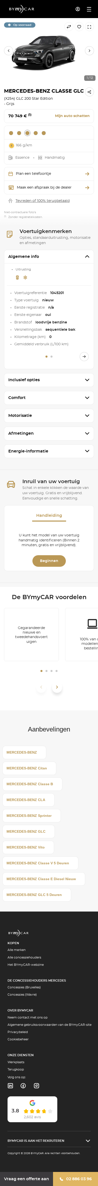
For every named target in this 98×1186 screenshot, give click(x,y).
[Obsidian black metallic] (35, 133)
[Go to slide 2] (52, 357)
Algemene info (23, 257)
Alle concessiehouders (24, 957)
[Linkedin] (10, 1086)
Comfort (17, 398)
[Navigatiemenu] (89, 9)
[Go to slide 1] (46, 357)
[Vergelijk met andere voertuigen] (68, 26)
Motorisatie (20, 416)
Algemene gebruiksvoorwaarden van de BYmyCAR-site (49, 1024)
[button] (41, 671)
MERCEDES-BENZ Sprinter (29, 816)
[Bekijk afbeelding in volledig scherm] (89, 26)
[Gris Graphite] (27, 133)
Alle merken (17, 949)
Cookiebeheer (18, 1039)
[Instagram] (36, 1086)
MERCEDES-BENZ (22, 752)
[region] (49, 50)
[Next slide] (89, 50)
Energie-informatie (28, 451)
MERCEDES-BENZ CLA (26, 800)
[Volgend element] (57, 687)
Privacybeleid (18, 1032)
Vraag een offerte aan (26, 1179)
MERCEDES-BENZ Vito (26, 847)
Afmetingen (21, 433)
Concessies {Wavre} (22, 994)
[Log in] (78, 9)
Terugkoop (16, 1069)
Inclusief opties (24, 380)
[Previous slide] (8, 50)
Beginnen (49, 561)
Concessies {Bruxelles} (24, 987)
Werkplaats (16, 1062)
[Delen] (89, 91)
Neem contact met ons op (27, 1017)
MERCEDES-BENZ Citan (27, 768)
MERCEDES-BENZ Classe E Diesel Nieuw (41, 879)
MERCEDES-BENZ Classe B (30, 784)
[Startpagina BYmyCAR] (22, 9)
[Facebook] (23, 1086)
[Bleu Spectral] (19, 133)
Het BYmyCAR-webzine (26, 964)
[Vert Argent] (43, 133)
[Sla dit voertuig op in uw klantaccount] (79, 26)
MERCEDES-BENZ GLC (26, 831)
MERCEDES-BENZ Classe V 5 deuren (38, 863)
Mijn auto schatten (72, 116)
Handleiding (49, 516)
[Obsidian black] (11, 133)
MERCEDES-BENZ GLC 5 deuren (34, 895)
